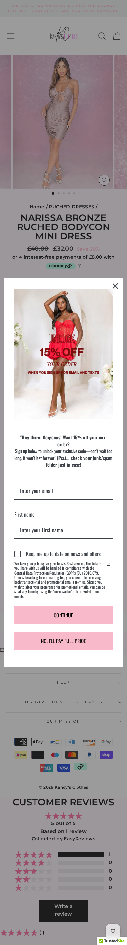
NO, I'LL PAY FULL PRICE (63, 641)
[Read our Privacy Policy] (109, 564)
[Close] (115, 286)
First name (24, 514)
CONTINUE (63, 615)
